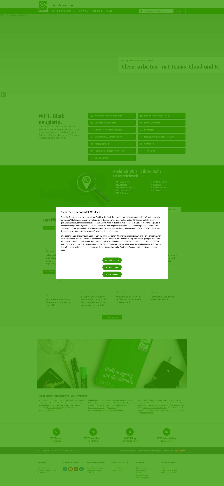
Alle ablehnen (112, 274)
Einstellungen (112, 267)
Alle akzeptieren (112, 260)
